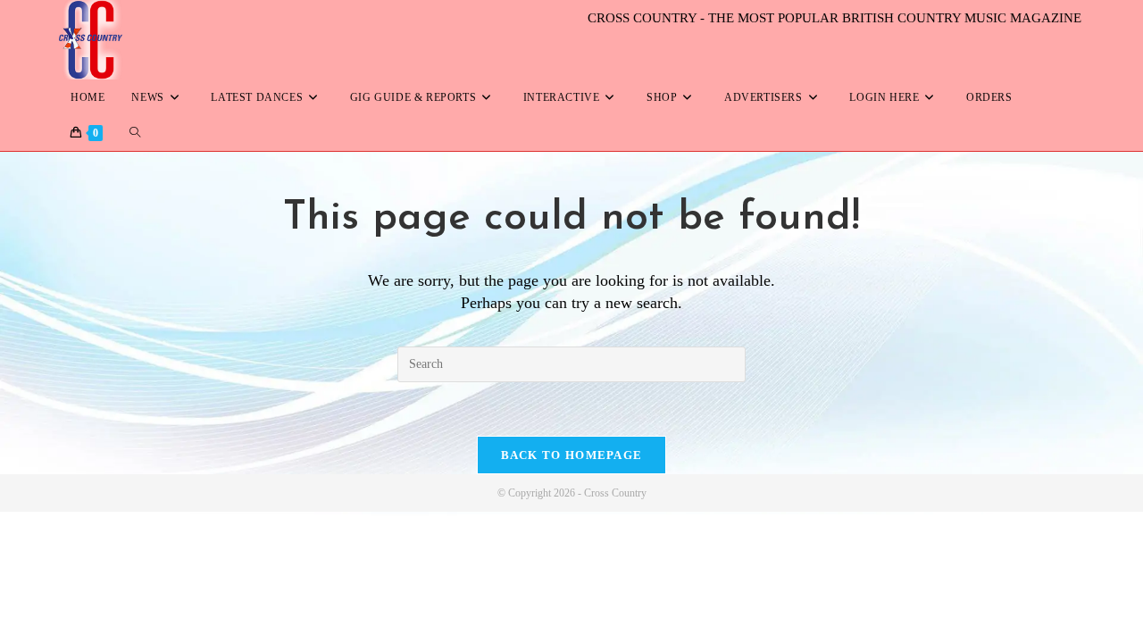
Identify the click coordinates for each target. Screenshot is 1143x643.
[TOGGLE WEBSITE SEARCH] (135, 133)
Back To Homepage (572, 455)
